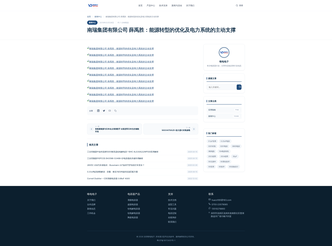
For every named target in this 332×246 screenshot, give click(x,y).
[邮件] (109, 110)
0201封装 (212, 146)
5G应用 (211, 167)
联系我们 (172, 222)
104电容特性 (224, 151)
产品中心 (151, 5)
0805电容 (236, 146)
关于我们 (190, 5)
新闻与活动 (177, 5)
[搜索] (240, 87)
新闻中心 (98, 16)
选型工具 (172, 204)
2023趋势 (212, 156)
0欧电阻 (211, 151)
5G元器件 (212, 162)
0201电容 (224, 146)
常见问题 (172, 208)
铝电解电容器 (134, 213)
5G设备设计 (233, 167)
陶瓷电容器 (133, 217)
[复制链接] (115, 110)
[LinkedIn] (98, 110)
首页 (140, 5)
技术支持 (163, 5)
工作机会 (91, 213)
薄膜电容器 (133, 200)
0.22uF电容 (225, 141)
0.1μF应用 (212, 141)
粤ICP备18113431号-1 (166, 240)
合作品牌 (91, 204)
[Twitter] (104, 110)
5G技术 (221, 167)
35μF (235, 156)
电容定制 (172, 213)
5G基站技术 (225, 162)
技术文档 (172, 200)
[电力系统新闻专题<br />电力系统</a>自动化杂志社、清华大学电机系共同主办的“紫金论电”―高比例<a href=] (142, 75)
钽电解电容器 (134, 208)
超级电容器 (133, 204)
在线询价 (172, 217)
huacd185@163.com (221, 200)
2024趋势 (224, 156)
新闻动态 (91, 208)
